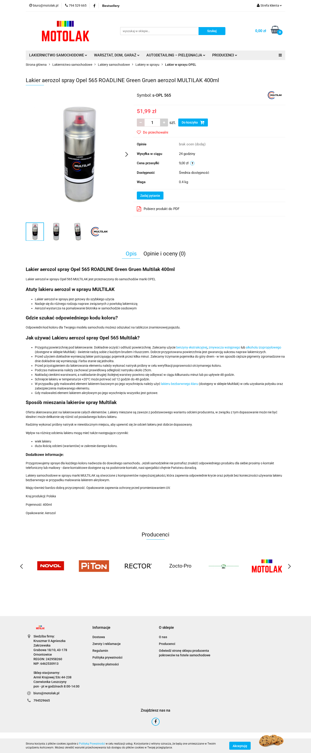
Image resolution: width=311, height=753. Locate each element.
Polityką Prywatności (92, 743)
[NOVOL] (47, 566)
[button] (101, 628)
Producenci (167, 644)
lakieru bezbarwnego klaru (179, 384)
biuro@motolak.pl (46, 693)
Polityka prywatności (107, 657)
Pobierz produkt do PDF (161, 209)
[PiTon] (90, 566)
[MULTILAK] (275, 95)
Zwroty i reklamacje (106, 644)
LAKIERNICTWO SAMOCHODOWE (57, 55)
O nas (163, 637)
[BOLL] (220, 566)
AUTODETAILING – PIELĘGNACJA (174, 55)
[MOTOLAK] (263, 566)
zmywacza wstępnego (224, 347)
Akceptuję (240, 746)
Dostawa (98, 637)
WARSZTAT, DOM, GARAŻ (115, 55)
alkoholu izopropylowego (263, 347)
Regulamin (100, 650)
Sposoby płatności (105, 664)
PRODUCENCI (223, 55)
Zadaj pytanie (150, 195)
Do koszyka (190, 122)
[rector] (134, 566)
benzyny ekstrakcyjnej (191, 347)
